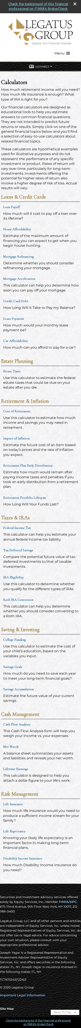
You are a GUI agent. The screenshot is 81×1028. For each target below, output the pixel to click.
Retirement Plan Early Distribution (27, 465)
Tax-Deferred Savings (18, 550)
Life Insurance (13, 804)
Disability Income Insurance (22, 858)
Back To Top (63, 1012)
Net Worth (11, 747)
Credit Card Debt (15, 301)
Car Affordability (15, 341)
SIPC (73, 902)
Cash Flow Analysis (16, 724)
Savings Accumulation (18, 689)
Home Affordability (17, 229)
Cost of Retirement (16, 411)
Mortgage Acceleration (19, 278)
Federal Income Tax (17, 528)
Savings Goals (12, 667)
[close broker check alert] (75, 4)
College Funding (14, 639)
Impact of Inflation (16, 438)
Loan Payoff (11, 207)
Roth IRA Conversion (18, 600)
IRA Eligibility (13, 577)
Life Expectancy (14, 831)
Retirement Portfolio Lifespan (24, 497)
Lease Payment (13, 318)
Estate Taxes (12, 371)
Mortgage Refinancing (18, 256)
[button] (62, 53)
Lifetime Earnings (15, 769)
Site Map (7, 1009)
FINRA (63, 902)
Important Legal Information (22, 995)
